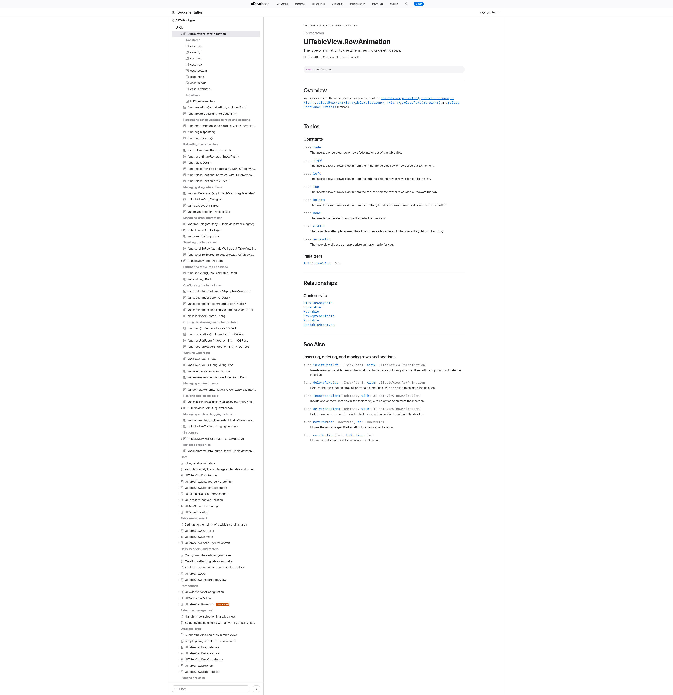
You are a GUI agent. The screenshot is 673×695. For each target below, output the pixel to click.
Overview (315, 90)
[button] (406, 4)
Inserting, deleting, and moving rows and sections (350, 357)
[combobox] (212, 689)
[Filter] (212, 689)
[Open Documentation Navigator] (173, 12)
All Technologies (185, 20)
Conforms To (315, 295)
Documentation (190, 12)
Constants (313, 139)
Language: (485, 12)
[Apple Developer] (260, 4)
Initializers (313, 256)
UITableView (318, 25)
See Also (314, 344)
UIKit (306, 25)
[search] (210, 688)
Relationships (320, 283)
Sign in (419, 4)
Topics (312, 126)
